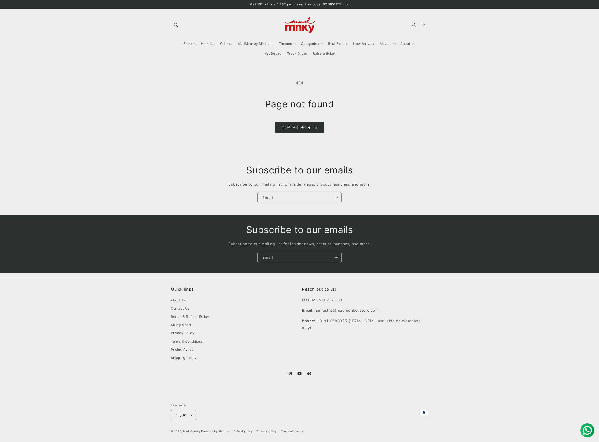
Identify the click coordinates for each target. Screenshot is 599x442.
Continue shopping (299, 127)
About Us (178, 300)
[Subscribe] (336, 197)
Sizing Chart (181, 325)
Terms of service (292, 431)
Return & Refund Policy (190, 316)
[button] (176, 25)
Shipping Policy (184, 358)
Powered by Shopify (215, 431)
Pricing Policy (182, 349)
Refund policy (243, 431)
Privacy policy (266, 431)
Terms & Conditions (187, 341)
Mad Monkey (192, 431)
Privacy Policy (182, 333)
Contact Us (180, 308)
